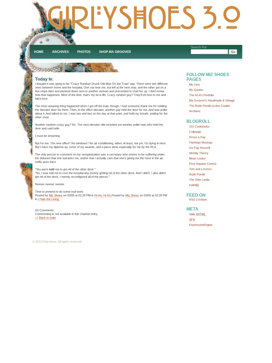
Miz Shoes (55, 195)
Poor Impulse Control (202, 163)
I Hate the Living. (49, 199)
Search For (199, 47)
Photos (84, 52)
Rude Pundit (197, 174)
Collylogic (195, 131)
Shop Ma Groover (115, 52)
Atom (203, 199)
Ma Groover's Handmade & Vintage (212, 100)
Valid (197, 214)
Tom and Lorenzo (200, 169)
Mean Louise (197, 158)
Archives (60, 52)
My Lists (194, 84)
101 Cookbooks (199, 126)
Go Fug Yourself (199, 147)
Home (39, 52)
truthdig (194, 185)
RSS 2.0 (194, 199)
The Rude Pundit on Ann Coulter (209, 105)
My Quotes (196, 89)
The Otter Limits (199, 179)
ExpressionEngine (200, 224)
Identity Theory (199, 153)
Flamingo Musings (200, 142)
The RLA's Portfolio (201, 95)
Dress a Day (197, 137)
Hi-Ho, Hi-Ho (103, 195)
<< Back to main (45, 217)
